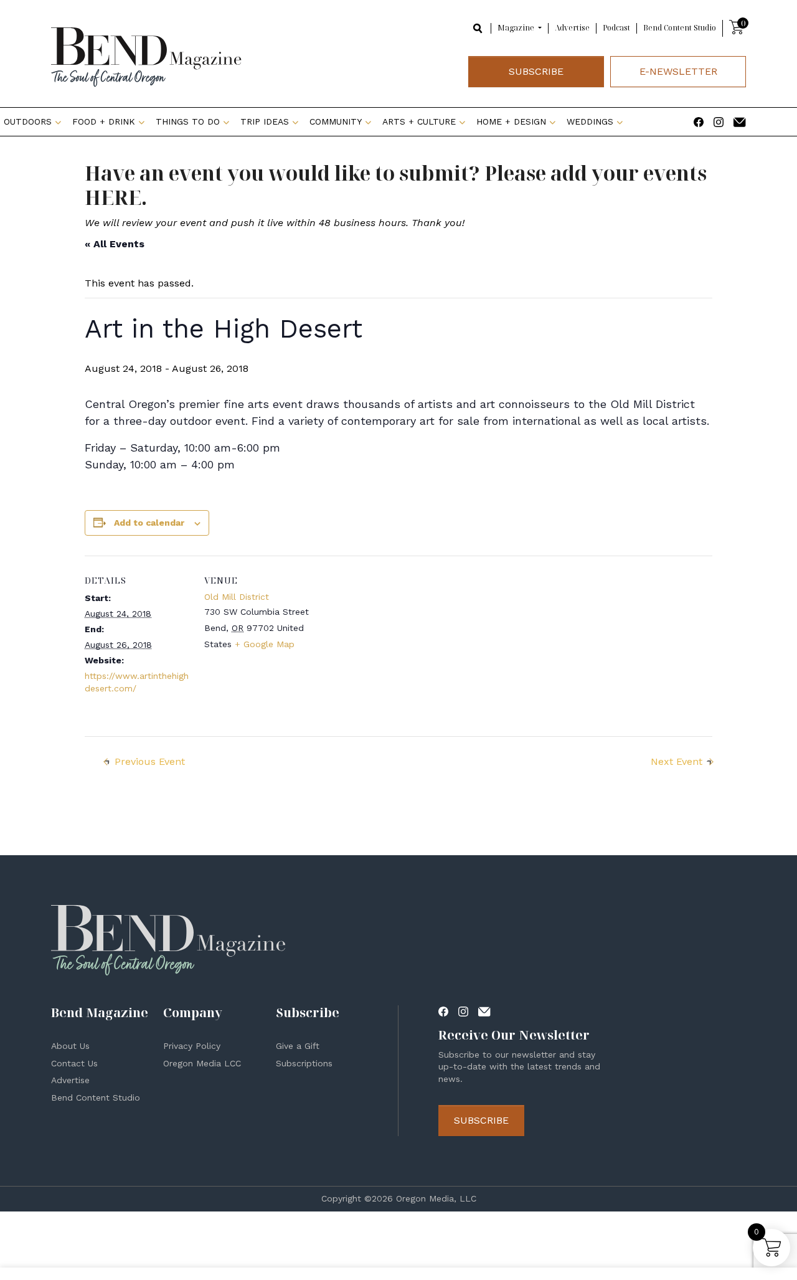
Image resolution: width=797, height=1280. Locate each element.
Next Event (676, 761)
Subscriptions (304, 1063)
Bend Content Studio (679, 27)
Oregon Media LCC (202, 1063)
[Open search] (478, 27)
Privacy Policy (191, 1046)
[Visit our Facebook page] (699, 121)
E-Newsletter (678, 71)
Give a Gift (297, 1046)
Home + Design (511, 121)
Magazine (517, 28)
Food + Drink (103, 121)
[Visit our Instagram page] (719, 121)
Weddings (590, 121)
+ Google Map (265, 644)
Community (335, 121)
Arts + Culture (419, 121)
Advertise (572, 27)
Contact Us (74, 1063)
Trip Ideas (264, 121)
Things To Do (188, 121)
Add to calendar (149, 523)
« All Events (114, 244)
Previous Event (150, 761)
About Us (70, 1046)
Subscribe (536, 71)
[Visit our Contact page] (739, 121)
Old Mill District (236, 597)
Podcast (616, 27)
